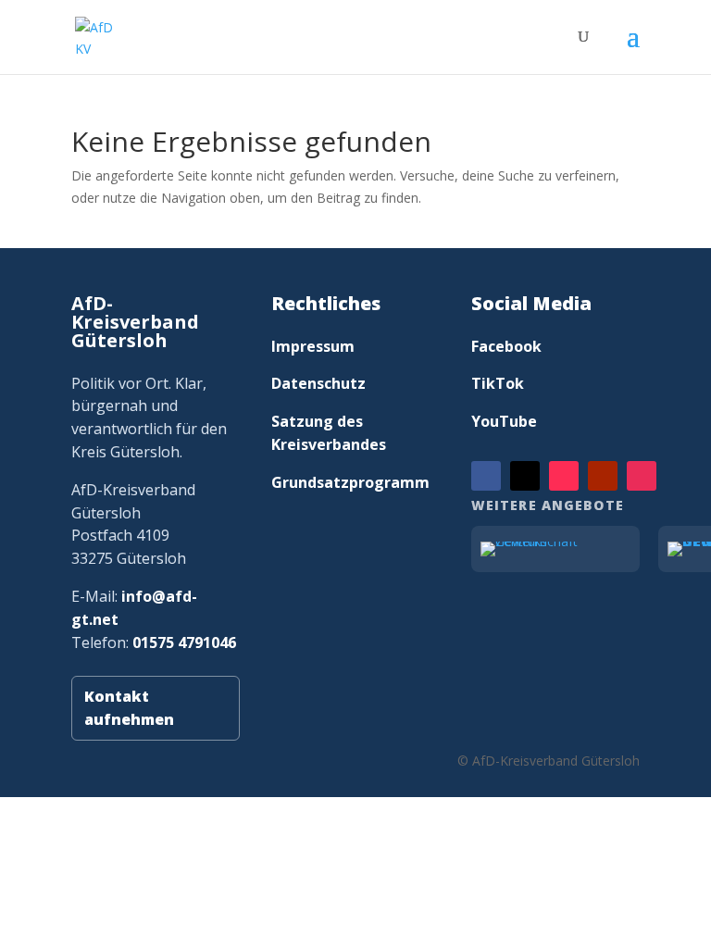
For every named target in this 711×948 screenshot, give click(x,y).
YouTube (504, 421)
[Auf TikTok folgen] (564, 476)
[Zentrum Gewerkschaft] (555, 549)
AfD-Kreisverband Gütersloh (135, 322)
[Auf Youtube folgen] (602, 476)
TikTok (497, 383)
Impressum (313, 346)
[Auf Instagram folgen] (641, 476)
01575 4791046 (184, 642)
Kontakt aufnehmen (129, 708)
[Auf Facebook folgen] (486, 476)
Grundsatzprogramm (350, 482)
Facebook (506, 346)
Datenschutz (318, 383)
